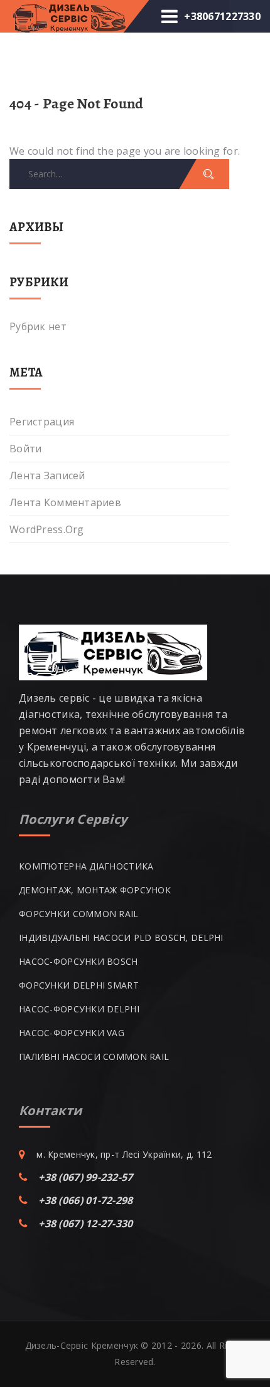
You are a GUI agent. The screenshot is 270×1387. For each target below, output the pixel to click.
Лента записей (47, 475)
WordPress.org (46, 529)
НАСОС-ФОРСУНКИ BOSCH (78, 961)
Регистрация (41, 422)
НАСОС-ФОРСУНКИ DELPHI (79, 1009)
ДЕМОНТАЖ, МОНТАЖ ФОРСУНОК (95, 890)
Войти (25, 448)
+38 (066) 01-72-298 (85, 1200)
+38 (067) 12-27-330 (85, 1223)
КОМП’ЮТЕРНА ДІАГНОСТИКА (86, 866)
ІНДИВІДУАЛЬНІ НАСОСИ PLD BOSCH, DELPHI (121, 937)
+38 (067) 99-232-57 (85, 1177)
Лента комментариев (65, 502)
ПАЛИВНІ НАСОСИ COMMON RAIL (94, 1056)
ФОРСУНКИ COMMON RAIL (79, 914)
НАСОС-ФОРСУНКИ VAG (71, 1033)
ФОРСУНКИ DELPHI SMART (79, 985)
